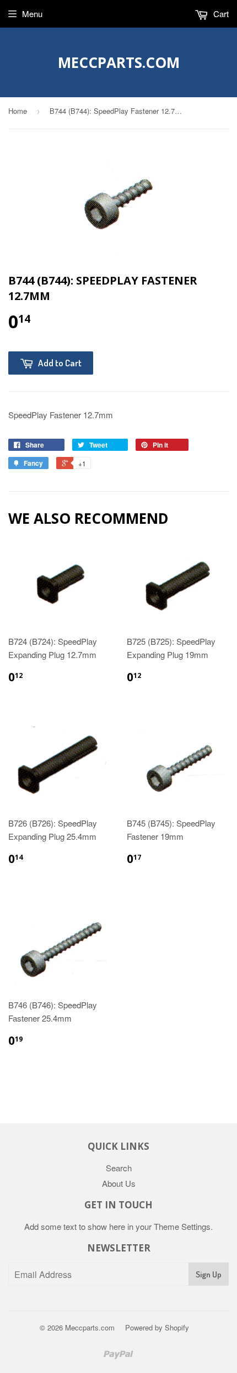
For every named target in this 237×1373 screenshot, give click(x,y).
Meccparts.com (119, 62)
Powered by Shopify (157, 1327)
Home (17, 111)
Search (119, 1168)
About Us (119, 1183)
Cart (220, 13)
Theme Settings (182, 1226)
